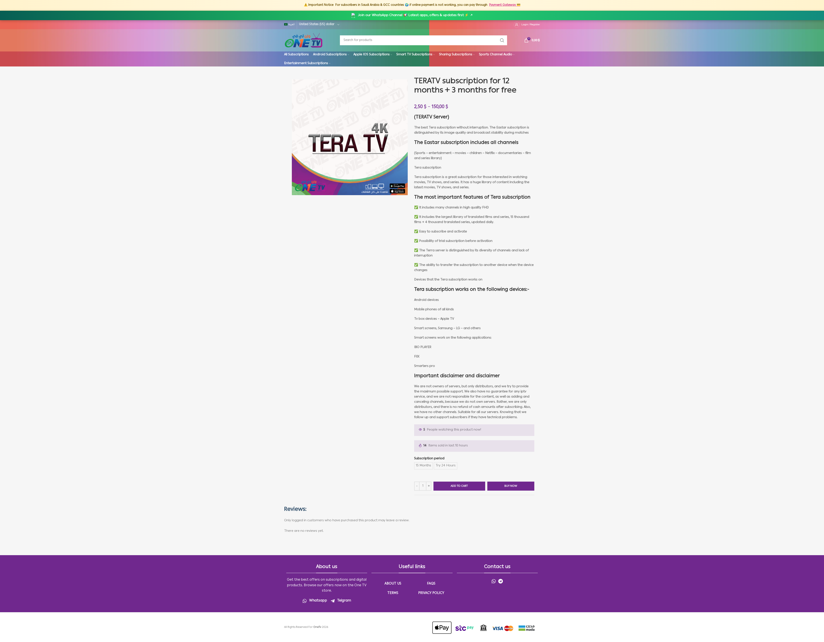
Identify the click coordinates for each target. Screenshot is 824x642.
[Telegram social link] (500, 581)
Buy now (510, 486)
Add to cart (459, 486)
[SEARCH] (502, 40)
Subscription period (429, 458)
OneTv (317, 627)
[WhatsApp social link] (493, 581)
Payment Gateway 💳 (504, 5)
